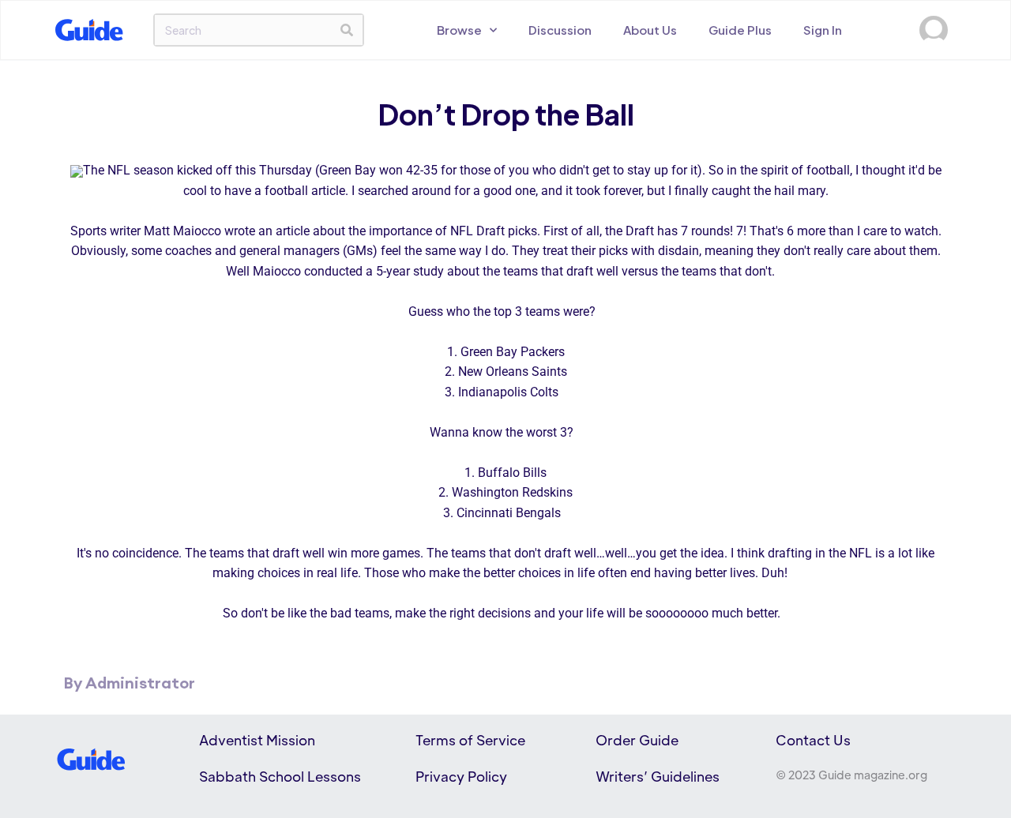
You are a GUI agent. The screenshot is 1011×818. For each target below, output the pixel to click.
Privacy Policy (461, 776)
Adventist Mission (257, 740)
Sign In (822, 29)
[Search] (347, 30)
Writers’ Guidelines (658, 776)
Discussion (560, 29)
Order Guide (637, 740)
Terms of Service (470, 740)
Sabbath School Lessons (280, 776)
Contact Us (813, 740)
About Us (650, 29)
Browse (459, 29)
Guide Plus (740, 29)
